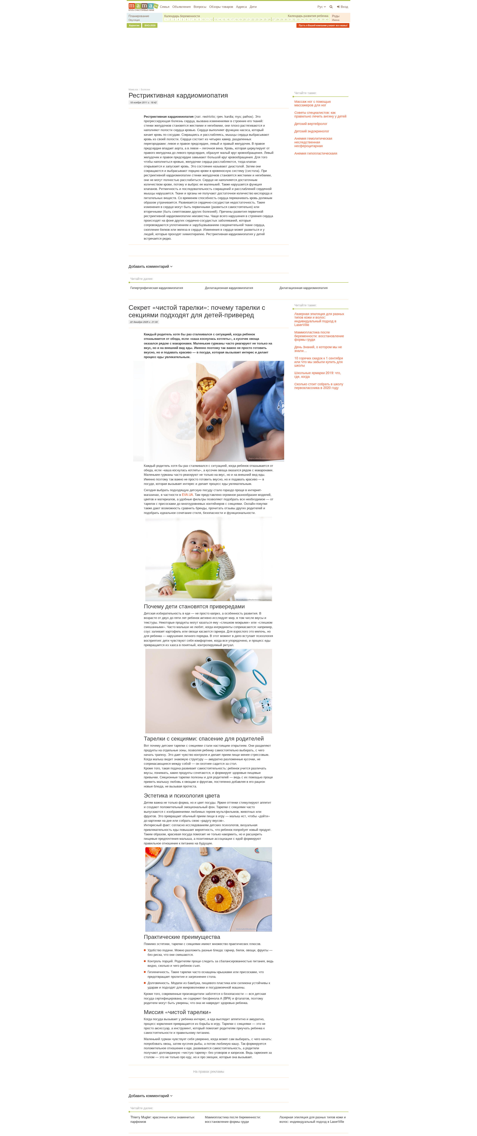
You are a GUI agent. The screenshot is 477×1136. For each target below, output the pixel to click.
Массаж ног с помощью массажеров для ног (312, 103)
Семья (164, 6)
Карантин (134, 25)
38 (319, 19)
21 (248, 19)
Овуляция (134, 20)
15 (223, 19)
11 (207, 19)
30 (286, 19)
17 (232, 19)
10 (203, 19)
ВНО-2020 (150, 25)
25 (265, 19)
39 (323, 19)
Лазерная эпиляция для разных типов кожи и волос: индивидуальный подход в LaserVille (319, 319)
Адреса (241, 6)
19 (240, 19)
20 (244, 19)
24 (261, 19)
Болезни (145, 89)
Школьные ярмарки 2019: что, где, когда (317, 374)
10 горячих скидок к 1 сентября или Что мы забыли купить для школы (318, 361)
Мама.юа (133, 89)
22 (253, 19)
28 (277, 19)
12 (211, 19)
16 (228, 19)
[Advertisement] (238, 57)
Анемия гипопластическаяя (315, 153)
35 (306, 19)
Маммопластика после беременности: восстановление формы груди (319, 336)
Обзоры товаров (221, 6)
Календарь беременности (182, 16)
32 (294, 19)
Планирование (139, 16)
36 (310, 19)
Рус (321, 6)
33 (298, 19)
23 (257, 19)
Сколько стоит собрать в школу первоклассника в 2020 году (318, 385)
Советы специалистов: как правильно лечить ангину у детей (320, 114)
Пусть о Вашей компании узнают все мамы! (323, 25)
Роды (335, 16)
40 (327, 19)
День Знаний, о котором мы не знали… (318, 348)
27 (273, 19)
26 (269, 19)
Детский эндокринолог (311, 130)
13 (215, 19)
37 (314, 19)
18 (236, 19)
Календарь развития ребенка (308, 16)
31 (290, 19)
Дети (253, 6)
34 (302, 19)
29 (281, 19)
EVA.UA (187, 494)
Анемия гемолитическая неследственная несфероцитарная (313, 142)
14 (219, 19)
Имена (335, 20)
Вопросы (200, 6)
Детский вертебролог (310, 123)
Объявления (181, 6)
